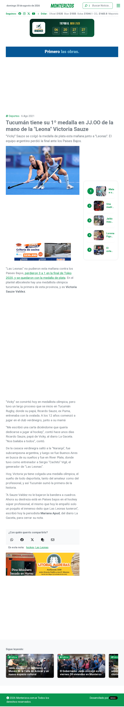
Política (13, 657)
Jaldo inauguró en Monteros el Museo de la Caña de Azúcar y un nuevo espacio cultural (29, 671)
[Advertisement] (62, 83)
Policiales (117, 657)
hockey (30, 547)
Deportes (14, 116)
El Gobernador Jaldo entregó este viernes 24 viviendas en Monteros (81, 673)
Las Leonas (41, 547)
